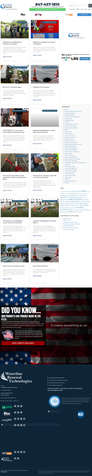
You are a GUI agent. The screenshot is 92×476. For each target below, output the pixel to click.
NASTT (67, 129)
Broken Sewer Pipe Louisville (73, 111)
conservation (88, 191)
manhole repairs (82, 195)
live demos (73, 195)
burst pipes (66, 191)
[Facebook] (15, 406)
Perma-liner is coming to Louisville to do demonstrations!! (44, 176)
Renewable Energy (70, 146)
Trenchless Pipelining (71, 168)
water (70, 212)
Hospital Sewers (69, 120)
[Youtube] (21, 406)
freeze (85, 193)
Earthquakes (68, 118)
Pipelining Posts (69, 139)
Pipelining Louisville (70, 137)
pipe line (62, 201)
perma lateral (64, 199)
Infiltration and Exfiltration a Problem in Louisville (12, 43)
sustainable (73, 207)
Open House (68, 131)
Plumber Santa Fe (70, 140)
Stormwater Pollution (71, 161)
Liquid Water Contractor (71, 124)
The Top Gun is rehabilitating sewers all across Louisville (12, 222)
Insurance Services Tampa (70, 227)
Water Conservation (70, 175)
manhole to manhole (67, 197)
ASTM (66, 109)
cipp (83, 191)
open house (79, 197)
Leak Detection (67, 218)
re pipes (66, 203)
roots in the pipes (74, 203)
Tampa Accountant (68, 229)
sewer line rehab (70, 205)
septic (87, 203)
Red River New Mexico (71, 142)
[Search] (90, 5)
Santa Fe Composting (71, 148)
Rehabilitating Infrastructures (73, 144)
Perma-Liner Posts (70, 135)
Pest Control (66, 220)
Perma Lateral (69, 133)
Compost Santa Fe (70, 115)
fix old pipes (81, 193)
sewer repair (84, 205)
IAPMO (67, 122)
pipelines (68, 201)
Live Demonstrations (70, 126)
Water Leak (68, 177)
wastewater (64, 212)
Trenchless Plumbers (71, 170)
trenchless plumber (77, 209)
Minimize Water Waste (71, 128)
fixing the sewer (74, 193)
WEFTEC (67, 179)
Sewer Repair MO (68, 226)
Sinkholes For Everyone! (41, 87)
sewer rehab (77, 205)
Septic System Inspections (72, 151)
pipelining (75, 201)
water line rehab (77, 212)
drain (69, 193)
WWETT (67, 183)
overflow (85, 197)
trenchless (80, 207)
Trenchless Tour (69, 173)
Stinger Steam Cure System (72, 159)
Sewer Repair (68, 153)
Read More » (7, 57)
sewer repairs (64, 207)
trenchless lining (66, 210)
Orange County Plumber (70, 222)
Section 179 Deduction (71, 150)
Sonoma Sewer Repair (71, 157)
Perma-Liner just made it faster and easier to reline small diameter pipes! (14, 177)
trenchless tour (86, 209)
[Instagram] (24, 419)
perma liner (75, 199)
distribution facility (63, 193)
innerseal (62, 195)
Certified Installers (70, 113)
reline (62, 203)
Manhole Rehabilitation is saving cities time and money (44, 131)
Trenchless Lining (70, 166)
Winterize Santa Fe (70, 181)
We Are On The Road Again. (12, 87)
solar (70, 207)
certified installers (75, 191)
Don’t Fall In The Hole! (40, 266)
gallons (88, 193)
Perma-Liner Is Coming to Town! (14, 266)
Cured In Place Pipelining (72, 117)
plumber (87, 201)
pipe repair (82, 201)
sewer (62, 205)
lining (67, 195)
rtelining (82, 203)
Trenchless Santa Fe (70, 172)
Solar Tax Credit (69, 155)
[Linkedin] (18, 406)
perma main (85, 199)
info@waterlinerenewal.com (10, 397)
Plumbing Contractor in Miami (71, 224)
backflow (62, 191)
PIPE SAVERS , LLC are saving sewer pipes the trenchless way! (14, 131)
